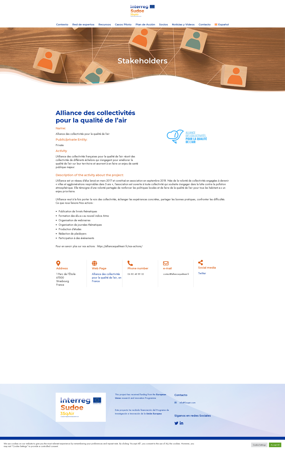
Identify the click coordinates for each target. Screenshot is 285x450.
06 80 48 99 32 (136, 274)
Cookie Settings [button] (259, 444)
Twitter (202, 273)
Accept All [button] (275, 444)
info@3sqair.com (187, 402)
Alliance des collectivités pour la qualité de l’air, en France (106, 277)
